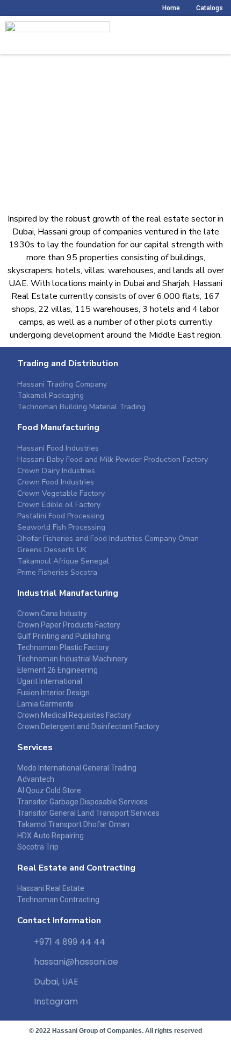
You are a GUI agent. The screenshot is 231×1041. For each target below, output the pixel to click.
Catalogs (209, 8)
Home (171, 8)
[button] (222, 35)
